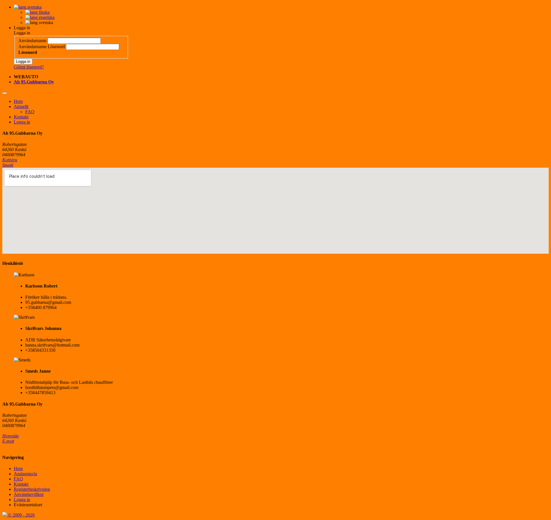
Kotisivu (9, 159)
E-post (8, 441)
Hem (18, 101)
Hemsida (10, 435)
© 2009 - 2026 (21, 515)
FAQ (29, 111)
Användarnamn (32, 40)
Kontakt (21, 116)
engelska (46, 17)
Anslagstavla (25, 473)
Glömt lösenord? (29, 66)
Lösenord (56, 46)
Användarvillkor (29, 494)
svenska (34, 7)
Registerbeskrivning (32, 489)
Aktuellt (21, 106)
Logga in (22, 27)
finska (44, 12)
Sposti (7, 165)
